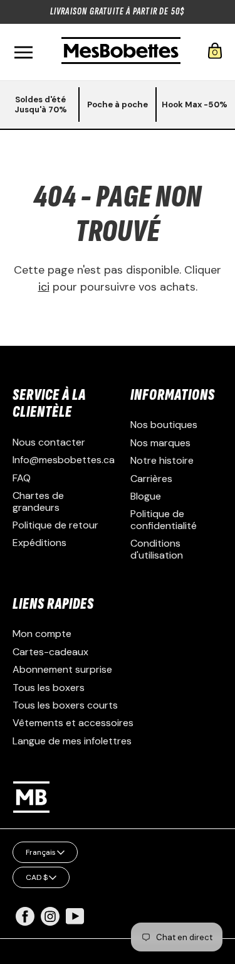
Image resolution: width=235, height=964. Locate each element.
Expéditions (39, 542)
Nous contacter (49, 442)
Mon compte (42, 633)
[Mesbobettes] (120, 51)
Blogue (145, 496)
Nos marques (160, 442)
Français (41, 852)
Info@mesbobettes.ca (64, 459)
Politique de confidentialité (163, 519)
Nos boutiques (163, 424)
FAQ (22, 478)
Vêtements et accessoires (73, 722)
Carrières (151, 478)
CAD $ (37, 877)
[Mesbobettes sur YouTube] (75, 915)
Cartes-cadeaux (50, 651)
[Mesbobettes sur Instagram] (50, 922)
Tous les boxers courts (65, 705)
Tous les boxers (49, 687)
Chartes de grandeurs (38, 501)
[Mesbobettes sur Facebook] (25, 922)
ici (44, 286)
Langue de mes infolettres (72, 740)
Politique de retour (55, 525)
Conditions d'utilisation (156, 549)
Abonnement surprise (62, 669)
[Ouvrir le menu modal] (23, 52)
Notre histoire (162, 460)
